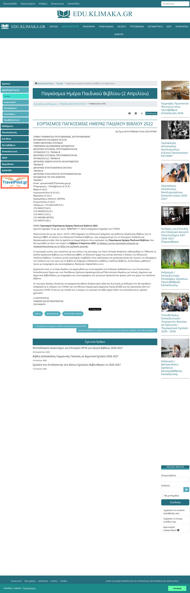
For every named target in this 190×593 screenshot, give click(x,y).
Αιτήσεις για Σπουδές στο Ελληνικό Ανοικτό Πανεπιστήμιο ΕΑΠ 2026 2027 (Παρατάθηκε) (175, 235)
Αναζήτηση (43, 581)
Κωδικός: (165, 485)
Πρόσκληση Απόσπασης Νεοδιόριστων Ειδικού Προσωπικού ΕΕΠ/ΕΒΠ (174, 149)
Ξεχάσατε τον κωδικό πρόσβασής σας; (174, 512)
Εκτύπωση (151, 113)
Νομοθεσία (8, 164)
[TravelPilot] (15, 182)
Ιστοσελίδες (74, 3)
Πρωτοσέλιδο (10, 3)
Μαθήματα (89, 26)
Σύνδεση (175, 502)
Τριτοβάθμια (137, 26)
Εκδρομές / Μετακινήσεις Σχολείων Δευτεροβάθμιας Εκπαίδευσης (171, 367)
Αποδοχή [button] (177, 588)
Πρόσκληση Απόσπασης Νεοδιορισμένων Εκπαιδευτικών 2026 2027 (174, 192)
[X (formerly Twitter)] (142, 113)
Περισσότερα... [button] (29, 588)
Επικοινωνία (57, 3)
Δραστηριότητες (70, 26)
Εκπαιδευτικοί (155, 26)
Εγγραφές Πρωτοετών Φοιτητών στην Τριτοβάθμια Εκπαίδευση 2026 (175, 108)
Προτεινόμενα (28, 3)
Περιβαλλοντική (11, 120)
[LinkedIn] (136, 113)
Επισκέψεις (9, 114)
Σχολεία (54, 26)
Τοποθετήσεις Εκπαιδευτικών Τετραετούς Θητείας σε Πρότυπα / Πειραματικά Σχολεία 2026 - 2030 (174, 323)
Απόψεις (43, 3)
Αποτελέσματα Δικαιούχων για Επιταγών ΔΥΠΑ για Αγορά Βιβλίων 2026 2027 (78, 348)
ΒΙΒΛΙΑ (38, 313)
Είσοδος (63, 581)
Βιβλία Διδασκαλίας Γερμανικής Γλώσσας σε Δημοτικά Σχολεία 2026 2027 (75, 356)
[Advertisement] (89, 56)
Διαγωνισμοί (10, 102)
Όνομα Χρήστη (168, 475)
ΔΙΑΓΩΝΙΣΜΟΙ (53, 313)
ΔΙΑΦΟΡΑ (119, 34)
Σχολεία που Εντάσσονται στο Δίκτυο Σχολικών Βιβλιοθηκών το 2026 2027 (77, 364)
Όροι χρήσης (30, 581)
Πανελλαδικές (106, 26)
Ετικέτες (54, 581)
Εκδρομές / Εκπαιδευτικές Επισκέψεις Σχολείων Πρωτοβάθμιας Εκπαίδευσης (174, 278)
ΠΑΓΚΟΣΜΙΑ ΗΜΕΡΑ (72, 313)
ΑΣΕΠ (169, 26)
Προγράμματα (10, 108)
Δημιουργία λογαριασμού (170, 529)
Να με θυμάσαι (171, 495)
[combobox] (175, 3)
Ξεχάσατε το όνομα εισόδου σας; (172, 520)
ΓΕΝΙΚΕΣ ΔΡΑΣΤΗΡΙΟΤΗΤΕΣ (72, 104)
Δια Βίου (121, 26)
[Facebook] (129, 113)
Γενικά (7, 96)
